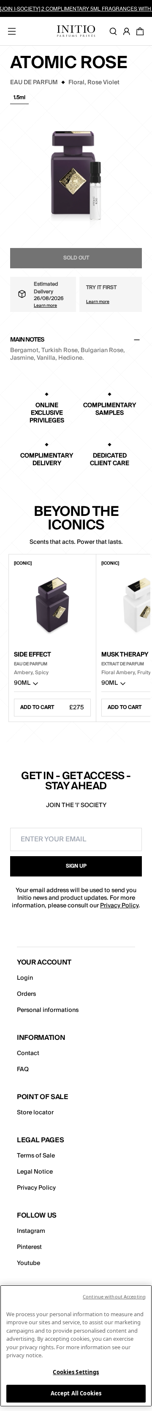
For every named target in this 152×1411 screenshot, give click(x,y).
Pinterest (29, 1247)
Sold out (76, 258)
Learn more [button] (45, 304)
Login (25, 978)
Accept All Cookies (76, 1393)
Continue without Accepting (114, 1296)
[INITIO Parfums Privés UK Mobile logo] (76, 31)
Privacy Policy (119, 906)
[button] (19, 99)
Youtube (28, 1263)
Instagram (31, 1231)
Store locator (35, 1113)
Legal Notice (35, 1172)
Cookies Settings (76, 1372)
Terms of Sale (36, 1156)
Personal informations (48, 1010)
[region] (76, 1346)
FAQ (23, 1069)
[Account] (128, 31)
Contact (28, 1053)
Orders (26, 994)
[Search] (115, 31)
